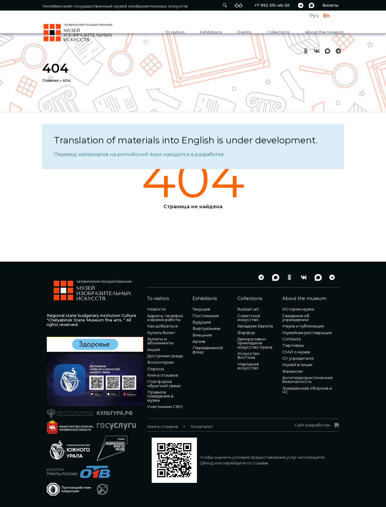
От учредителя (298, 358)
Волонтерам (160, 362)
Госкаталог (201, 426)
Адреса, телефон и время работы (165, 317)
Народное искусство (248, 366)
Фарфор (246, 332)
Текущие (201, 309)
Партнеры (293, 345)
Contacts (291, 338)
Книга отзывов (162, 375)
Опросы (155, 368)
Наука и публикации (303, 326)
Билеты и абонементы (160, 340)
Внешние (202, 335)
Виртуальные (206, 328)
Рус (314, 15)
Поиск (224, 5)
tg (300, 5)
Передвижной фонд (207, 349)
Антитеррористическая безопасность (307, 379)
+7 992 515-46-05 (272, 5)
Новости (156, 309)
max (311, 5)
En (326, 15)
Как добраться (162, 326)
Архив (198, 341)
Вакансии (292, 371)
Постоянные (205, 315)
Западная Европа (255, 326)
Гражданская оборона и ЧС (307, 390)
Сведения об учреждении (295, 317)
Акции (153, 349)
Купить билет (161, 332)
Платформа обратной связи (164, 383)
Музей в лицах (297, 364)
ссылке (260, 463)
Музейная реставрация (307, 332)
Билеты (330, 5)
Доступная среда (165, 355)
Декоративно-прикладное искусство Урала (254, 342)
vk (316, 50)
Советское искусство (248, 317)
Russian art (248, 309)
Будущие (201, 322)
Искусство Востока (248, 355)
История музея (298, 309)
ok (305, 50)
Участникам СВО (165, 406)
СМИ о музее (296, 351)
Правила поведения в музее (160, 396)
